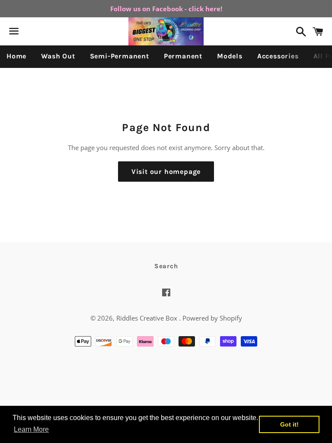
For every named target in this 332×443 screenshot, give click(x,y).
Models (230, 56)
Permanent (183, 56)
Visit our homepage (166, 171)
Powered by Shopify (212, 318)
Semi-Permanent (119, 56)
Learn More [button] (31, 429)
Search (166, 266)
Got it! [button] (289, 424)
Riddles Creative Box (147, 318)
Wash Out (58, 56)
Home (16, 56)
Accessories (278, 56)
